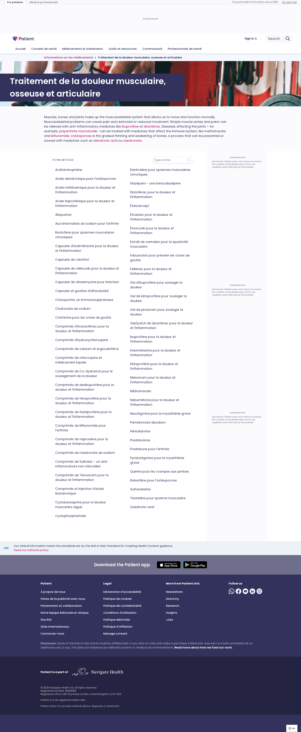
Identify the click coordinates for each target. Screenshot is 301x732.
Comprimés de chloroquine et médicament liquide (78, 360)
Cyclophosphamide (70, 516)
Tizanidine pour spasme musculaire (158, 498)
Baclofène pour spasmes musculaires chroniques (84, 234)
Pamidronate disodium (148, 422)
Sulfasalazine (140, 489)
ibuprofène (130, 126)
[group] (292, 728)
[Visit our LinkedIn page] (253, 591)
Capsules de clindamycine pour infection (87, 282)
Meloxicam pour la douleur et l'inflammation (152, 379)
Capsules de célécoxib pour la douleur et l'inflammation (87, 270)
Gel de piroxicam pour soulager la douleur (156, 311)
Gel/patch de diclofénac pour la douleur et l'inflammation (161, 325)
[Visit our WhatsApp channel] (232, 591)
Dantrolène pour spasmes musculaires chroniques (160, 172)
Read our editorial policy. (31, 550)
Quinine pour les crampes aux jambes (159, 471)
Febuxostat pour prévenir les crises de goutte (160, 257)
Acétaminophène (68, 170)
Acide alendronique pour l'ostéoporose (85, 178)
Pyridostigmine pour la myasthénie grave (157, 460)
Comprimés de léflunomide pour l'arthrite (80, 427)
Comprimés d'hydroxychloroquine (81, 340)
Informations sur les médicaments (68, 58)
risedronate (132, 140)
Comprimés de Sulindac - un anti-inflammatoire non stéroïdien (82, 463)
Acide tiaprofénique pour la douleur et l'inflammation (84, 203)
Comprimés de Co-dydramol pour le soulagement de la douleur (84, 373)
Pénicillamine (140, 431)
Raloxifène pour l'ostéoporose (153, 480)
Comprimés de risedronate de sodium (85, 452)
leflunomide (60, 136)
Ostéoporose (81, 136)
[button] (292, 728)
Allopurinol (63, 214)
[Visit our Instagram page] (260, 591)
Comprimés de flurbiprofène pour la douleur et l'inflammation (83, 414)
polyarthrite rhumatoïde (78, 131)
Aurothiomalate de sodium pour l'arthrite (87, 223)
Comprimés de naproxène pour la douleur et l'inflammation (81, 441)
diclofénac (152, 126)
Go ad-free (289, 2)
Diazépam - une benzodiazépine (155, 183)
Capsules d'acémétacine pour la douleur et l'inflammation (87, 248)
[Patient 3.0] (23, 38)
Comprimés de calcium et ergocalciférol (86, 349)
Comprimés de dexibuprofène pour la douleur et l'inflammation (84, 387)
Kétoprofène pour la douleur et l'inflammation (154, 366)
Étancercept (139, 206)
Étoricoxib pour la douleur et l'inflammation (152, 230)
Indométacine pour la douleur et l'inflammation (155, 352)
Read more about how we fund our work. (203, 648)
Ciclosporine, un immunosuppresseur (84, 300)
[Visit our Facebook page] (239, 591)
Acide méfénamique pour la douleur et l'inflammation (85, 189)
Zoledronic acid (142, 507)
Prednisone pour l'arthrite (149, 449)
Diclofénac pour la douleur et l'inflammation (152, 194)
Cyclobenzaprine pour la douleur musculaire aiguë (80, 504)
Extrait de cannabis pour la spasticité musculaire (159, 244)
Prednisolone (140, 440)
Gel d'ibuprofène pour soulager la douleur (156, 284)
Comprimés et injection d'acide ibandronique (79, 491)
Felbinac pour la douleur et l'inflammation (151, 271)
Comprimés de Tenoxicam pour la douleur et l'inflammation (82, 477)
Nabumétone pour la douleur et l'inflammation (154, 402)
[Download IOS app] (168, 564)
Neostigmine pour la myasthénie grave (160, 413)
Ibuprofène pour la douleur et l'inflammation (153, 339)
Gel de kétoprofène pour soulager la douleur (158, 298)
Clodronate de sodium (72, 308)
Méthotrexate (140, 391)
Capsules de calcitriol (72, 259)
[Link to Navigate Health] (97, 672)
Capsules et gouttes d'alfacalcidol (82, 291)
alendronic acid (105, 140)
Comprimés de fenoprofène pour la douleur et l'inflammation (83, 400)
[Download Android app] (195, 564)
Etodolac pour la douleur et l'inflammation (151, 216)
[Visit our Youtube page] (246, 591)
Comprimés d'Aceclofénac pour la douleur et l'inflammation (82, 328)
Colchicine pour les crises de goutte (83, 317)
